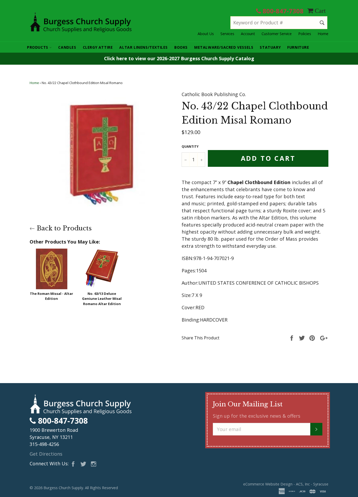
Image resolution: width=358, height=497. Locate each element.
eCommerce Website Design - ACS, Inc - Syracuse (285, 484)
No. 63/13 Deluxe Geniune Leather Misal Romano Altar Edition (102, 298)
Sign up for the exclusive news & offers (256, 416)
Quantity (190, 146)
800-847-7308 (282, 11)
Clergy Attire (98, 47)
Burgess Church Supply (63, 487)
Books (181, 47)
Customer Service (277, 33)
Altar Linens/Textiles (143, 47)
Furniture (298, 47)
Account (248, 33)
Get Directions (46, 454)
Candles (67, 47)
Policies (304, 33)
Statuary (270, 47)
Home (323, 33)
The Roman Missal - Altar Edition (51, 296)
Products (38, 47)
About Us (206, 33)
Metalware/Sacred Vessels (223, 47)
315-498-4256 (44, 444)
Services (227, 33)
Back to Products (63, 228)
